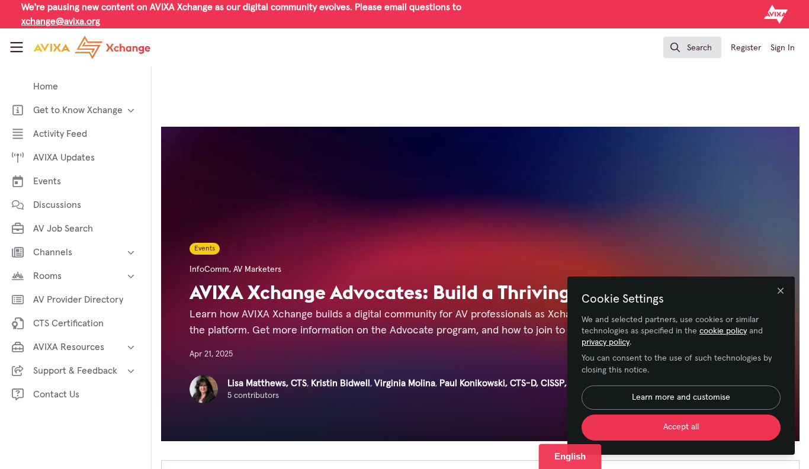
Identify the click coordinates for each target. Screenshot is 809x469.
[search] (692, 47)
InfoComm (209, 269)
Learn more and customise (681, 397)
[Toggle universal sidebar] (16, 47)
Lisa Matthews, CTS (267, 383)
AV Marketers (257, 269)
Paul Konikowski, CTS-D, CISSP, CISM (514, 383)
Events (204, 248)
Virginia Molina (404, 383)
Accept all (681, 427)
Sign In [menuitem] (783, 48)
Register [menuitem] (746, 48)
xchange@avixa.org (60, 21)
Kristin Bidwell (340, 383)
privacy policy (606, 342)
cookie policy (723, 331)
